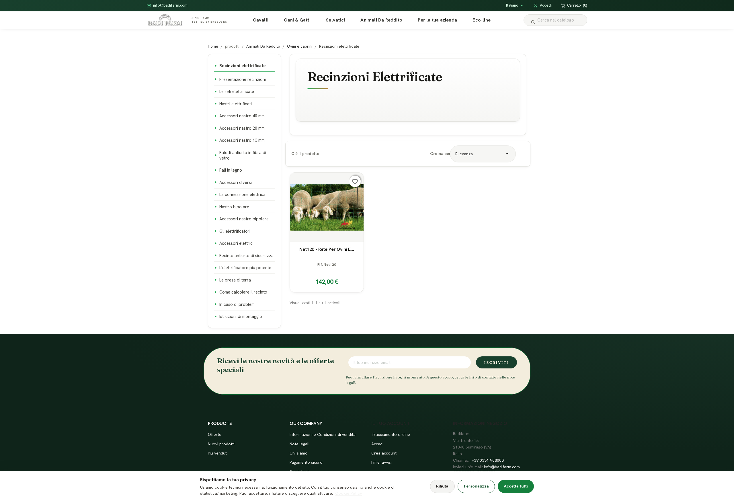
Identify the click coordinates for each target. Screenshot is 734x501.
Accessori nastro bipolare (244, 219)
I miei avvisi (381, 462)
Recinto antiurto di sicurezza (246, 255)
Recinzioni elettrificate (242, 65)
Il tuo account (390, 423)
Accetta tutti (516, 486)
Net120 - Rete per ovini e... (326, 249)
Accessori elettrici (236, 243)
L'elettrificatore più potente (245, 267)
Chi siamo (299, 453)
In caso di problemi (237, 304)
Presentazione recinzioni (242, 79)
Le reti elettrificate (236, 91)
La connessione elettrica (242, 194)
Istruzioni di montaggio (240, 316)
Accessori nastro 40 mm (242, 116)
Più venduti (218, 453)
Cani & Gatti (297, 20)
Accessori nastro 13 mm (242, 140)
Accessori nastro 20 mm (242, 128)
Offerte (214, 434)
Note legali (299, 443)
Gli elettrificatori (234, 231)
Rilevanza (483, 153)
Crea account (384, 453)
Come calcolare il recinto (243, 292)
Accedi (377, 443)
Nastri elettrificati (235, 103)
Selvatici (335, 20)
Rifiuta (442, 486)
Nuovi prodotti (221, 443)
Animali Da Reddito (381, 20)
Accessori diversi (235, 182)
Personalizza (476, 486)
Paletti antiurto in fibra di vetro (242, 155)
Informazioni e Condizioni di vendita (323, 434)
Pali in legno (230, 170)
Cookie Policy (348, 493)
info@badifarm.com (502, 466)
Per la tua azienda (437, 20)
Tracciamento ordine (390, 434)
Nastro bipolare (234, 206)
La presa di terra (235, 280)
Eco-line (482, 20)
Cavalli (260, 20)
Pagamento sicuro (306, 462)
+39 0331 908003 (488, 460)
